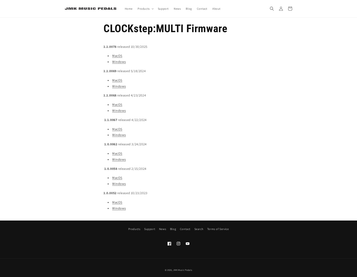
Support (149, 229)
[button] (145, 8)
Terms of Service (218, 229)
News (162, 229)
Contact (185, 229)
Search (198, 229)
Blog (173, 229)
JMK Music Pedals (182, 270)
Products (134, 229)
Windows (119, 62)
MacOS (117, 56)
